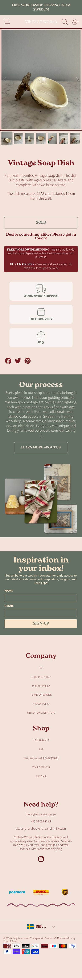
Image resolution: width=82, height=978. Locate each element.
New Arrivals (41, 740)
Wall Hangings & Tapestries (41, 758)
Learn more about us (41, 447)
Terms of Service (41, 695)
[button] (7, 21)
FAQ (41, 668)
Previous (4, 79)
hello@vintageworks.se (41, 814)
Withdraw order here (41, 713)
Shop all (41, 776)
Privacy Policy (41, 704)
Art (41, 749)
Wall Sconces (41, 767)
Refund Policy (41, 686)
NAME (9, 590)
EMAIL (9, 606)
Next (77, 79)
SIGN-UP (41, 624)
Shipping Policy (41, 677)
